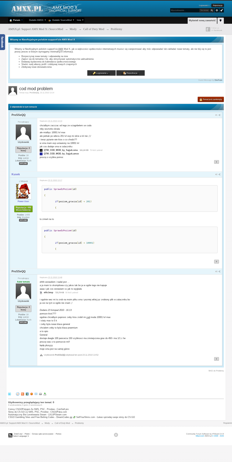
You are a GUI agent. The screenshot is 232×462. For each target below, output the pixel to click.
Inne (79, 20)
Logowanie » (204, 5)
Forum (16, 20)
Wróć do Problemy (216, 371)
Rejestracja (217, 5)
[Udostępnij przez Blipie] (22, 394)
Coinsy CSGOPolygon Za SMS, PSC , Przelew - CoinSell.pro (38, 409)
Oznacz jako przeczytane (42, 434)
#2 (216, 174)
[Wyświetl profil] (23, 132)
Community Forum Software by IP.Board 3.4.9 (205, 434)
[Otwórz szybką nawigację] (220, 20)
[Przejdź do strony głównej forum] (46, 8)
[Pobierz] (44, 394)
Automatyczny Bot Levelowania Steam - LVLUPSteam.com (37, 414)
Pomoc (58, 434)
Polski (27, 434)
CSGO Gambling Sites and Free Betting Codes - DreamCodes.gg (40, 417)
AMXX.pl (208, 436)
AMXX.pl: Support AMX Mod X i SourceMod (20, 423)
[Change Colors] (221, 10)
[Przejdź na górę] (116, 435)
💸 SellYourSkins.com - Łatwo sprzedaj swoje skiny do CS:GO (104, 417)
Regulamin (227, 423)
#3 (216, 271)
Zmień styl (18, 434)
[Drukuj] (40, 394)
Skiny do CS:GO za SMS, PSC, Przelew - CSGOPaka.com (37, 412)
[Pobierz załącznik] (41, 150)
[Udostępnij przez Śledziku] (27, 394)
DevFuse (218, 80)
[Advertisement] (70, 381)
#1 (216, 115)
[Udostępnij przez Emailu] (36, 394)
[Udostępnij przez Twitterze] (9, 394)
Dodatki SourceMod (61, 20)
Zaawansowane (217, 10)
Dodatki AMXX (35, 20)
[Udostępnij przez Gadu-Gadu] (31, 394)
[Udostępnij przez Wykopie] (17, 394)
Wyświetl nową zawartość (202, 20)
